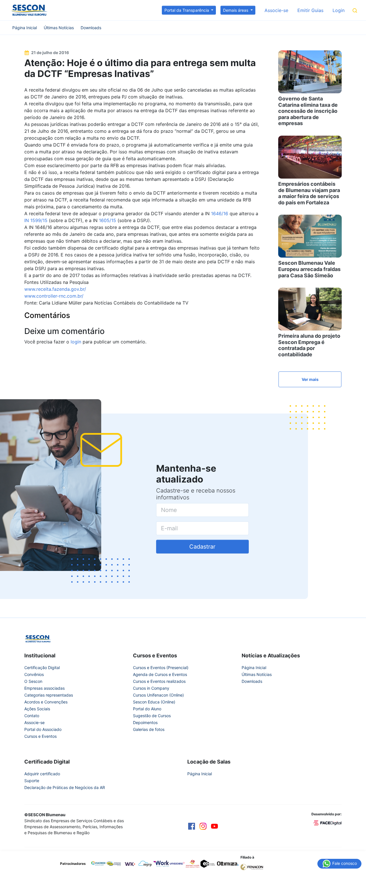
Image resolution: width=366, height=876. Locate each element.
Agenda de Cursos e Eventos (160, 674)
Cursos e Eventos (40, 736)
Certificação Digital (42, 667)
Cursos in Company (151, 688)
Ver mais (310, 379)
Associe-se (276, 10)
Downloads (91, 27)
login (76, 342)
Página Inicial (24, 27)
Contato (31, 715)
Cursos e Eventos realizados (159, 681)
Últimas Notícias (59, 27)
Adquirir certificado (42, 773)
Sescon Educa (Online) (154, 701)
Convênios (34, 674)
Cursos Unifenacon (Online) (158, 695)
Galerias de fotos (148, 729)
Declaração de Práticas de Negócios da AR (64, 787)
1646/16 (219, 213)
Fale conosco (344, 863)
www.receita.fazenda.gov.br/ (55, 289)
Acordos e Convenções (45, 701)
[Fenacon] (254, 866)
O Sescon (33, 681)
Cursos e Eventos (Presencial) (160, 667)
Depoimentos (145, 722)
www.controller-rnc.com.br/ (53, 296)
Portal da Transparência (187, 10)
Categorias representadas (48, 695)
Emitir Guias (310, 10)
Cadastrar (202, 546)
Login (339, 10)
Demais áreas (236, 10)
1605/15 (107, 220)
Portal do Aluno (147, 708)
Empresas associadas (44, 688)
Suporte (31, 780)
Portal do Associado (42, 729)
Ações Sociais (37, 708)
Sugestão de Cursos (152, 715)
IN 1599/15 (35, 220)
